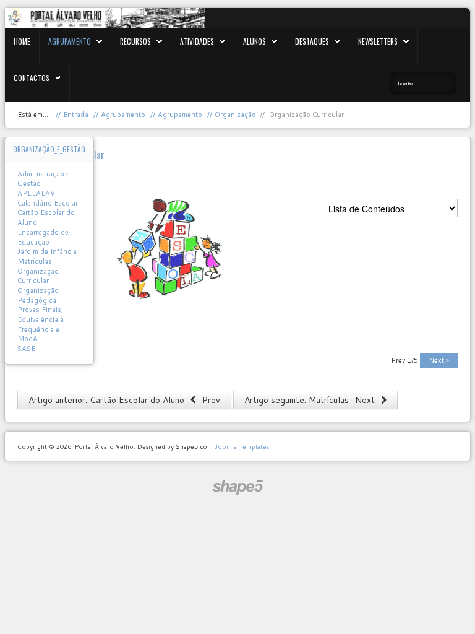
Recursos (135, 41)
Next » (439, 360)
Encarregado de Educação (43, 237)
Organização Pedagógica (38, 295)
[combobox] (423, 83)
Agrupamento (69, 41)
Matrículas (34, 261)
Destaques (312, 41)
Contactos (31, 77)
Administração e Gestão (43, 179)
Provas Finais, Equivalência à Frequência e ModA (40, 324)
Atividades (197, 41)
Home (22, 41)
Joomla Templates (242, 446)
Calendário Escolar (47, 203)
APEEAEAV (36, 193)
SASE (26, 349)
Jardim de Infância (47, 251)
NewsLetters (378, 41)
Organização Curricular (38, 276)
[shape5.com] (237, 487)
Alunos (254, 41)
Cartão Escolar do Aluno (46, 217)
